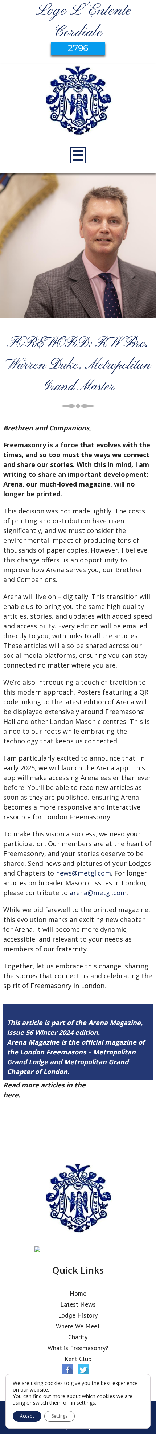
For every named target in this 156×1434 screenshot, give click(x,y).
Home (78, 1293)
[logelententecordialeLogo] (78, 102)
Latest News (78, 1304)
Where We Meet (78, 1326)
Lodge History (78, 1315)
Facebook (67, 1369)
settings (86, 1403)
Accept (27, 1416)
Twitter (83, 1369)
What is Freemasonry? (78, 1348)
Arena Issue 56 (111, 1085)
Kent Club (78, 1359)
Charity (77, 1337)
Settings (59, 1416)
